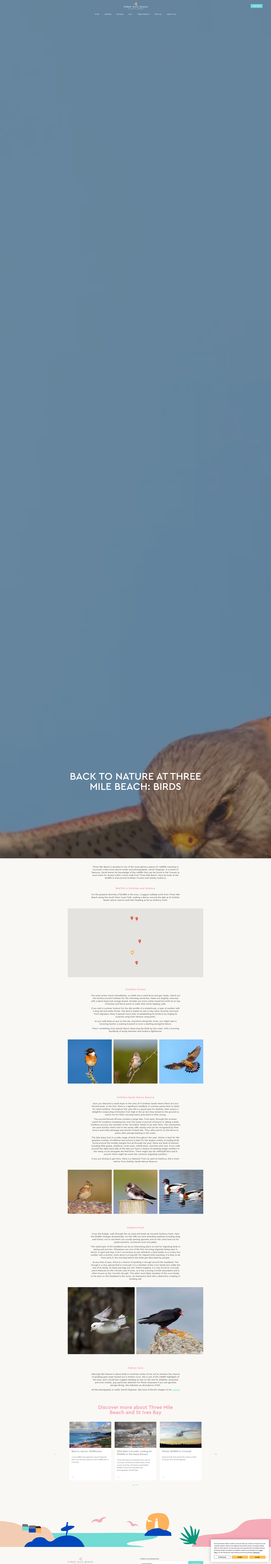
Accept (257, 1557)
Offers (108, 14)
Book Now (256, 6)
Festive (158, 14)
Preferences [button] (256, 1552)
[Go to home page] (136, 6)
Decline (240, 1557)
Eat (130, 14)
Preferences (222, 1557)
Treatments (143, 14)
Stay (97, 14)
